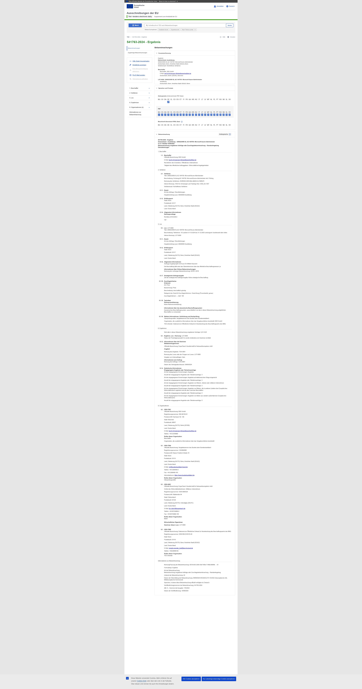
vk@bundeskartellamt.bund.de (178, 467)
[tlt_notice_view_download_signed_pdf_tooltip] (168, 102)
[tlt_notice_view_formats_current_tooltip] (230, 134)
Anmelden (220, 6)
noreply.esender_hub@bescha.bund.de (181, 548)
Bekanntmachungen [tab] (134, 48)
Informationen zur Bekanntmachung (135, 113)
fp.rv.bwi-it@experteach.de (177, 508)
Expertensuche (175, 29)
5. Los (131, 98)
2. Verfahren (133, 93)
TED (128, 37)
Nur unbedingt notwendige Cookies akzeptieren (219, 679)
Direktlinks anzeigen (139, 65)
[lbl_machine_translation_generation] (182, 122)
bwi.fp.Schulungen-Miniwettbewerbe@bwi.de (177, 73)
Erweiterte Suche (163, 29)
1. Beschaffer (133, 88)
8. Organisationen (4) (136, 107)
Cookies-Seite (141, 681)
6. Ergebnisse (134, 102)
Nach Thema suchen (188, 29)
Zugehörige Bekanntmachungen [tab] (137, 52)
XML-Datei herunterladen (141, 61)
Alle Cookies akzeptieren (191, 679)
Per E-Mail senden (139, 75)
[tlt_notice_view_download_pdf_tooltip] (159, 114)
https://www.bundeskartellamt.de (184, 475)
